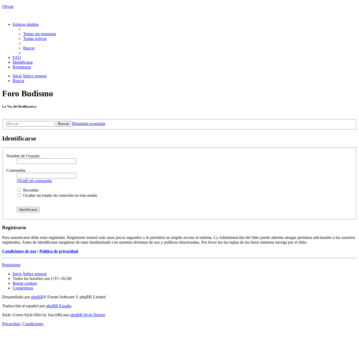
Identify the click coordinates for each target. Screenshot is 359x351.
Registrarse (11, 265)
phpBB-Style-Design (87, 315)
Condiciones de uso (19, 251)
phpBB (37, 297)
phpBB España (58, 306)
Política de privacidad (58, 251)
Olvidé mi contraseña (34, 180)
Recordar (30, 190)
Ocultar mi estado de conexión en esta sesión (59, 195)
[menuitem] (39, 34)
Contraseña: (16, 170)
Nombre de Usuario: (23, 156)
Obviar (8, 6)
